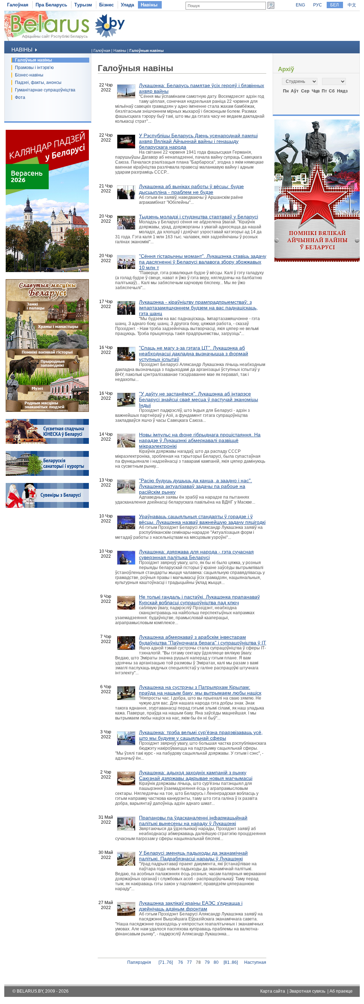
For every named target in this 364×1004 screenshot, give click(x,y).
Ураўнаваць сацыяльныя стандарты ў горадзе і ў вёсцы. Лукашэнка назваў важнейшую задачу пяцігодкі (202, 519)
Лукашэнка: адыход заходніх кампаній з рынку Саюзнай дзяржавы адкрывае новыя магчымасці (195, 775)
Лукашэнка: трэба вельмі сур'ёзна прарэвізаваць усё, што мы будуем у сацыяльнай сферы (201, 735)
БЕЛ (334, 4)
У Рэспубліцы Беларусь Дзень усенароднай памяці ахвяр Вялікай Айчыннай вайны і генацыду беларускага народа (198, 141)
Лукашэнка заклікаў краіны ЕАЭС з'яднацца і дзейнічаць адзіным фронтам (190, 906)
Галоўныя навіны (33, 60)
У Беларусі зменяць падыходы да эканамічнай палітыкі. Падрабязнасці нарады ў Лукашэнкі (193, 855)
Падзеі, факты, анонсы (38, 82)
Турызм (83, 4)
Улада (127, 4)
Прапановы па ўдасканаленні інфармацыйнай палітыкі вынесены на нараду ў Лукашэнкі (193, 820)
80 (216, 962)
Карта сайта (272, 991)
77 (189, 962)
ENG (300, 4)
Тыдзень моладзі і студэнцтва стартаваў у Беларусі (198, 216)
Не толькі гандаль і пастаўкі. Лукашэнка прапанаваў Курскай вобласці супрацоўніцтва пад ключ (199, 599)
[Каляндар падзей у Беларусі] (47, 271)
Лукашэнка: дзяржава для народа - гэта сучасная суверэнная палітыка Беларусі (196, 554)
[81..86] (231, 962)
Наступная (255, 962)
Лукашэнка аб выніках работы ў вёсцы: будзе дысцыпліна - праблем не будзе (191, 189)
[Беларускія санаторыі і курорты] (47, 474)
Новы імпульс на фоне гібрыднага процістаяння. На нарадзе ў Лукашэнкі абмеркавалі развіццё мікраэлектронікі (200, 440)
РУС (317, 4)
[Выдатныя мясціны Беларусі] (47, 410)
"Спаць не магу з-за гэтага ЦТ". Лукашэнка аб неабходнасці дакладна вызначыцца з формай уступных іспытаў (193, 353)
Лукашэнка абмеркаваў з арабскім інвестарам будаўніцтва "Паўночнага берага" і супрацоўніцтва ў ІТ (202, 640)
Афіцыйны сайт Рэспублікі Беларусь (55, 36)
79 (207, 962)
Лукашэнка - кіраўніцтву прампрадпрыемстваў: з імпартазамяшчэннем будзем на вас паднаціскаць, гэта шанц (198, 307)
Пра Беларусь (51, 4)
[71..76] (166, 962)
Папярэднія (139, 962)
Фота (20, 97)
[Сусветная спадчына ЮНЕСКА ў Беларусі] (47, 442)
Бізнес (106, 4)
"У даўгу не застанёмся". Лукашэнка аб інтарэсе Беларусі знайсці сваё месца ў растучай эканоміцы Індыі (198, 399)
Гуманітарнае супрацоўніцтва (45, 89)
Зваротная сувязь (307, 991)
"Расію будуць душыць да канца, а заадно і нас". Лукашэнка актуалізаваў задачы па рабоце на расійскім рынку (195, 486)
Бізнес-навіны (29, 75)
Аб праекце (341, 991)
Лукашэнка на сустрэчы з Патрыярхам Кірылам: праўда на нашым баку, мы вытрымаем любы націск (200, 690)
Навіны (149, 4)
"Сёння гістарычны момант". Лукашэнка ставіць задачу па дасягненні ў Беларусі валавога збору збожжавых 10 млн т (202, 261)
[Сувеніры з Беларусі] (47, 506)
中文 (352, 4)
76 (180, 962)
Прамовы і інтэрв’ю (34, 67)
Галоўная (17, 4)
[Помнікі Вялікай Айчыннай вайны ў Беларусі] (317, 260)
